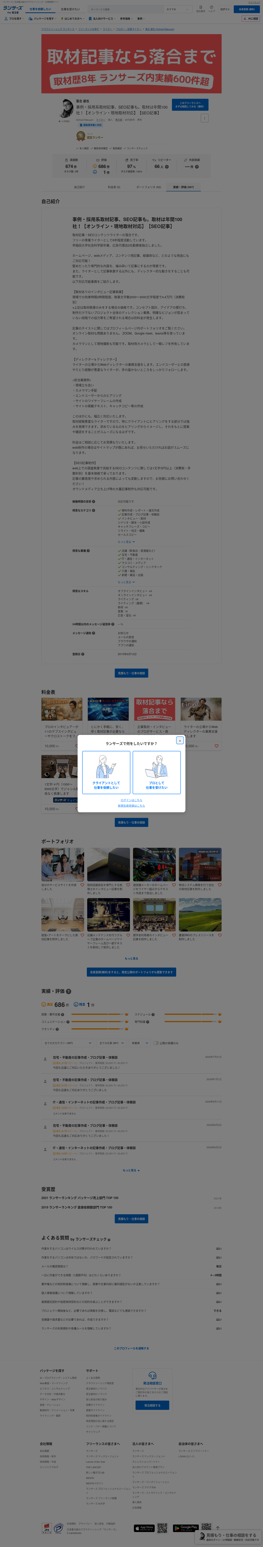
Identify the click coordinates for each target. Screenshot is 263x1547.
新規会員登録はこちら (131, 805)
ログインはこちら (131, 800)
